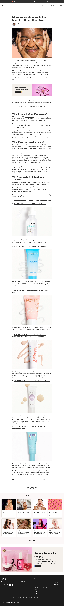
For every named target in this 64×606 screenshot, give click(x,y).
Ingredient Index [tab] (56, 9)
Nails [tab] (22, 9)
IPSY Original (36, 585)
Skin (13, 13)
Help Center (56, 584)
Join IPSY (18, 92)
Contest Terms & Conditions (28, 597)
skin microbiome (30, 117)
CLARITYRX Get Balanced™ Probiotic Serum (30, 204)
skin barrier (29, 65)
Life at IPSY (45, 583)
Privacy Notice (9, 597)
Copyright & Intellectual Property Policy (41, 597)
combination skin (36, 148)
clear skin (14, 72)
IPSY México (35, 593)
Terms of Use (4, 597)
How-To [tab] (27, 9)
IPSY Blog (35, 591)
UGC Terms (20, 597)
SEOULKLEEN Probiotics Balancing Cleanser (30, 246)
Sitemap (45, 587)
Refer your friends (37, 472)
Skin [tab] (14, 9)
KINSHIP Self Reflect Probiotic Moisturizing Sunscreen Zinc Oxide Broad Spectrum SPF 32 (29, 336)
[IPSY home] (4, 5)
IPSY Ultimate (36, 581)
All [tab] (4, 9)
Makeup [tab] (9, 9)
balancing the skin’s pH (42, 65)
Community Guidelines (56, 582)
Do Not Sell (15, 597)
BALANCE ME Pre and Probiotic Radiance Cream (32, 381)
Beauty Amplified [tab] (35, 9)
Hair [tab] (18, 9)
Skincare (16, 13)
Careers (45, 585)
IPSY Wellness (36, 587)
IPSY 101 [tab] (48, 9)
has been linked (32, 464)
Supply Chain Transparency (54, 597)
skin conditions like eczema (25, 168)
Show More (32, 540)
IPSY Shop (35, 589)
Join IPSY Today (48, 1)
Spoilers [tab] (43, 9)
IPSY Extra (35, 583)
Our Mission (45, 581)
